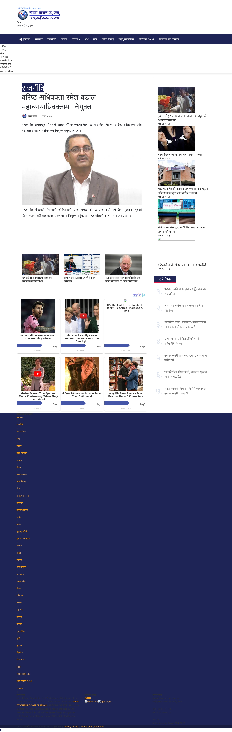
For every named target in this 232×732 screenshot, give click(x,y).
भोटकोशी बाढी (5, 64)
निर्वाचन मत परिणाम (169, 39)
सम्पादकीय (21, 581)
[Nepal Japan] (40, 13)
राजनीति (51, 39)
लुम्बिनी (19, 559)
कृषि (18, 638)
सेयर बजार (21, 659)
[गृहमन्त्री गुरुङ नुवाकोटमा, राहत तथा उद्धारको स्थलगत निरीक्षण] (40, 274)
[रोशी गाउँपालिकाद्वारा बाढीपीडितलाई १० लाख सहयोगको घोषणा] (176, 223)
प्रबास (19, 460)
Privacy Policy (71, 726)
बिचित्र (19, 602)
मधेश (19, 524)
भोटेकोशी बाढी (5, 67)
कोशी (19, 552)
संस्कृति (20, 688)
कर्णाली (19, 545)
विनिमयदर (4, 56)
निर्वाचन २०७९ (146, 39)
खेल (95, 39)
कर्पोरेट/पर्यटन (22, 510)
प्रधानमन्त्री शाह (6, 71)
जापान (64, 39)
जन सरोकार (21, 431)
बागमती (19, 616)
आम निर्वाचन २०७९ (24, 681)
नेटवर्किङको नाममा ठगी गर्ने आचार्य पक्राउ (180, 154)
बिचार (19, 467)
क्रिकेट (20, 652)
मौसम (2, 53)
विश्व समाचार (22, 453)
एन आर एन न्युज (23, 538)
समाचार (39, 39)
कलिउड (20, 503)
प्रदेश (75, 39)
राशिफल (3, 49)
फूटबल (19, 645)
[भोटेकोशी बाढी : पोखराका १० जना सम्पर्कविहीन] (176, 239)
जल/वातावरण (22, 474)
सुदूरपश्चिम (21, 631)
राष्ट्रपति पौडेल (6, 60)
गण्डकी (19, 624)
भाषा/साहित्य (21, 567)
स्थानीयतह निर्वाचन (24, 673)
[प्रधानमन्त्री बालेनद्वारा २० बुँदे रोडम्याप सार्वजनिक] (82, 274)
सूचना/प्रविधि (22, 531)
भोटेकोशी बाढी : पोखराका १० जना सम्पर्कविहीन (183, 265)
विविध (19, 666)
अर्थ (86, 39)
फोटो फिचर (108, 39)
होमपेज (26, 39)
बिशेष (19, 588)
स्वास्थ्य (19, 609)
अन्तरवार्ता (20, 574)
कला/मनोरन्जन (126, 39)
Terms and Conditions (92, 726)
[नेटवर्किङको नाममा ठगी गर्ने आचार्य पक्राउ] (176, 150)
